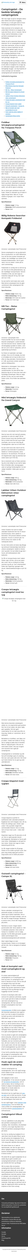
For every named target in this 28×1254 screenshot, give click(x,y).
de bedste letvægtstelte (11, 1082)
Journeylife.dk (7, 1207)
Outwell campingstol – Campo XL (14, 106)
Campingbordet (6, 1010)
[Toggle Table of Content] (2, 80)
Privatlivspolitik (6, 1238)
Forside (4, 1232)
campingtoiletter (17, 1108)
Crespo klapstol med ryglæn (13, 104)
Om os (3, 1236)
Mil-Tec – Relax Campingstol (13, 90)
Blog (3, 1240)
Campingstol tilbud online (12, 116)
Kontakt (4, 1234)
